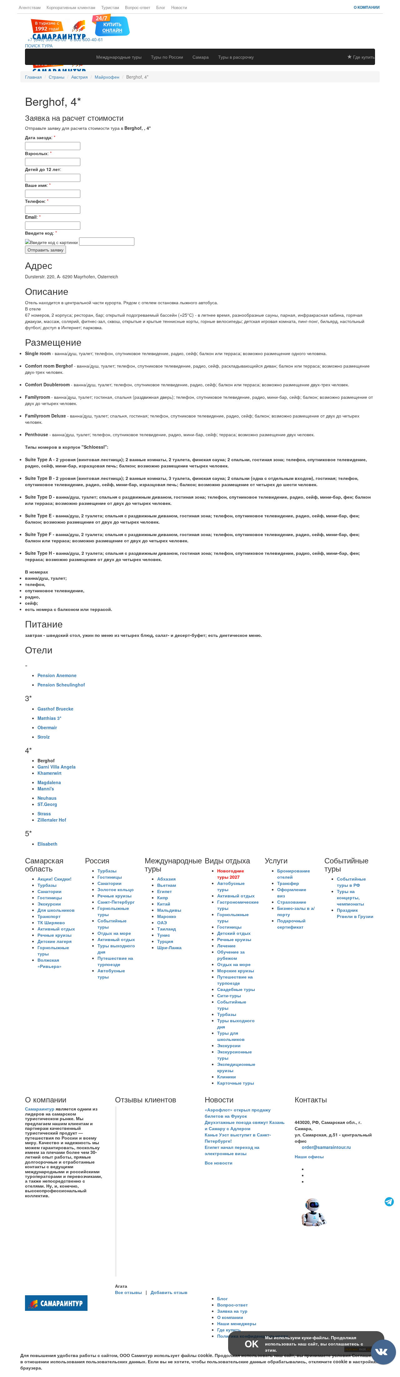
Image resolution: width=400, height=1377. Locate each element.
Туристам (110, 7)
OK (252, 1343)
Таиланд (166, 928)
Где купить (363, 57)
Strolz (44, 737)
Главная (33, 77)
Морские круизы (235, 970)
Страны (56, 77)
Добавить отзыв (169, 1292)
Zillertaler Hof (52, 820)
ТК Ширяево (51, 922)
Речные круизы (55, 935)
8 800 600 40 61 (311, 1116)
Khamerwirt (50, 773)
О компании (367, 7)
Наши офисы (309, 1156)
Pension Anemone (57, 675)
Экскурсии (49, 904)
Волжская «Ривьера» (50, 963)
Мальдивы (169, 910)
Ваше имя (36, 185)
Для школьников (56, 910)
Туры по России (167, 57)
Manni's (46, 788)
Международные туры (119, 57)
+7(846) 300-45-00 (313, 1109)
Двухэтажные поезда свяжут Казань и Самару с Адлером (245, 1125)
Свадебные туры (236, 989)
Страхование (291, 902)
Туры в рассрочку (236, 57)
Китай (163, 904)
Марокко (166, 916)
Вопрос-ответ (137, 7)
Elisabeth (48, 844)
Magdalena (49, 782)
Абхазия (166, 879)
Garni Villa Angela (57, 767)
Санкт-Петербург (116, 902)
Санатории (50, 891)
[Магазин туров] (111, 24)
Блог (160, 7)
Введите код (39, 233)
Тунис (163, 935)
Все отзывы (128, 1292)
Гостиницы (50, 897)
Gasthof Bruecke (55, 709)
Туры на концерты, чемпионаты (350, 897)
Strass (44, 813)
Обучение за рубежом (231, 955)
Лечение (226, 945)
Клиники (226, 1076)
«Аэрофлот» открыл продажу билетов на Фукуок (238, 1112)
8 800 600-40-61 (85, 39)
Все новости (218, 1163)
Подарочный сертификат (291, 923)
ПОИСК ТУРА (38, 45)
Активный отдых (56, 928)
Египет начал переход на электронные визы (232, 1150)
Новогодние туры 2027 (230, 873)
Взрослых (36, 153)
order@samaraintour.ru (326, 1147)
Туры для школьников (231, 1036)
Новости (179, 7)
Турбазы (47, 885)
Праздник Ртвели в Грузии (355, 913)
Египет (164, 891)
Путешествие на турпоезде (115, 961)
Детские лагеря (55, 941)
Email (31, 217)
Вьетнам (166, 885)
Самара (200, 57)
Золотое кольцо (116, 889)
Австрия (79, 77)
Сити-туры (229, 995)
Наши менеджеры (236, 1323)
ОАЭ (162, 922)
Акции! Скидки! (55, 879)
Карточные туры (235, 1083)
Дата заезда (38, 137)
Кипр (162, 897)
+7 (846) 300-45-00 (45, 39)
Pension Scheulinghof (61, 684)
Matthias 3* (49, 718)
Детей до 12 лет (42, 169)
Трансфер (288, 883)
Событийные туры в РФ (351, 882)
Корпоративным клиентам (71, 7)
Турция (165, 941)
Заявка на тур (232, 1311)
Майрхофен (107, 77)
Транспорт (49, 916)
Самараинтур (39, 1109)
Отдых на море (114, 933)
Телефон (34, 201)
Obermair (47, 727)
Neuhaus (47, 798)
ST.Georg (47, 804)
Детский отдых (234, 933)
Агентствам (30, 7)
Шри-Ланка (169, 947)
